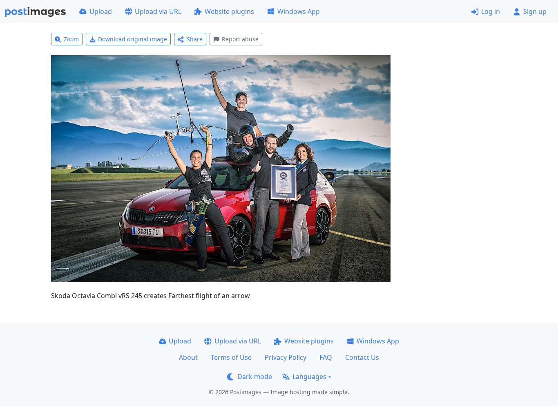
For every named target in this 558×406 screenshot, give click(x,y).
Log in (490, 11)
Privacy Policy (285, 357)
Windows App (298, 11)
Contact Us (362, 357)
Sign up (535, 11)
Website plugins (229, 11)
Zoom (71, 39)
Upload (100, 11)
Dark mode (254, 376)
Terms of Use (231, 357)
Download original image (132, 39)
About (188, 357)
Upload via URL (158, 11)
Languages (309, 376)
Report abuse (240, 39)
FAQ (325, 357)
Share (195, 39)
